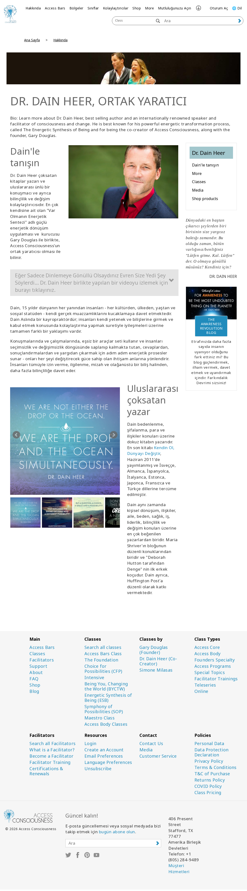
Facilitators (41, 659)
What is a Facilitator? (51, 749)
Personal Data (209, 743)
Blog (34, 691)
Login (90, 743)
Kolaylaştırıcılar (116, 8)
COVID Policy (208, 786)
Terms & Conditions (215, 767)
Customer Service (158, 756)
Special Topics (209, 672)
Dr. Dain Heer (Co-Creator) (158, 661)
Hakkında (33, 8)
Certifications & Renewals (46, 771)
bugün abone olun (117, 831)
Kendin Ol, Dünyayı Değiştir (151, 450)
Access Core (207, 647)
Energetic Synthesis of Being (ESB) (108, 698)
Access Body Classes (105, 724)
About (36, 672)
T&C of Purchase (212, 773)
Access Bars (55, 8)
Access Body (207, 653)
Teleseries (205, 685)
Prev (16, 435)
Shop (136, 8)
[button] (94, 282)
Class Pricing (207, 792)
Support (38, 666)
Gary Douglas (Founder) (153, 650)
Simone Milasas (155, 670)
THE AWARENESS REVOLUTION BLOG (211, 326)
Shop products (205, 198)
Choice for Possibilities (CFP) (103, 669)
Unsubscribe (97, 768)
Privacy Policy (208, 761)
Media (197, 190)
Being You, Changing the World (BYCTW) (106, 686)
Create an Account (104, 749)
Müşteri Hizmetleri (179, 868)
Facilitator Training (49, 762)
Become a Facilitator (51, 756)
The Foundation (101, 659)
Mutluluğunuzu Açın (174, 8)
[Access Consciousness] (10, 14)
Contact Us (151, 743)
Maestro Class (99, 717)
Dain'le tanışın (205, 165)
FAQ (33, 678)
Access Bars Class (103, 653)
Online (201, 691)
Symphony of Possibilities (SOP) (103, 709)
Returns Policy (209, 780)
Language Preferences (108, 762)
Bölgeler (76, 8)
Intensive (94, 677)
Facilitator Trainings (216, 678)
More (149, 8)
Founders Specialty (214, 659)
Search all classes (102, 647)
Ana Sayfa (32, 40)
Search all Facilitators (52, 743)
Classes (199, 181)
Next (113, 435)
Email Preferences (103, 756)
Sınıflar (93, 8)
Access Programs (212, 666)
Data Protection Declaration (211, 752)
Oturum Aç (219, 8)
